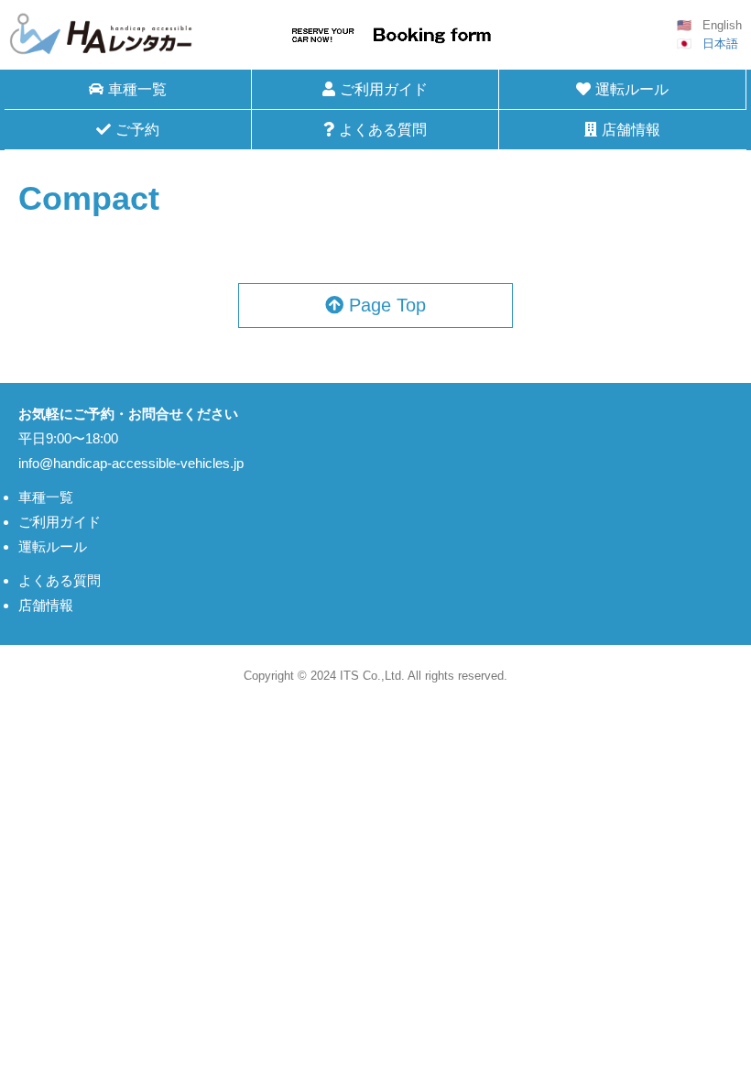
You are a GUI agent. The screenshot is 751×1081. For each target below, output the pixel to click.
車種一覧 (45, 497)
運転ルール (632, 89)
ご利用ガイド (384, 89)
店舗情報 (631, 129)
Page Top (384, 305)
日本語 (720, 43)
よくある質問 (383, 129)
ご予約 (137, 129)
